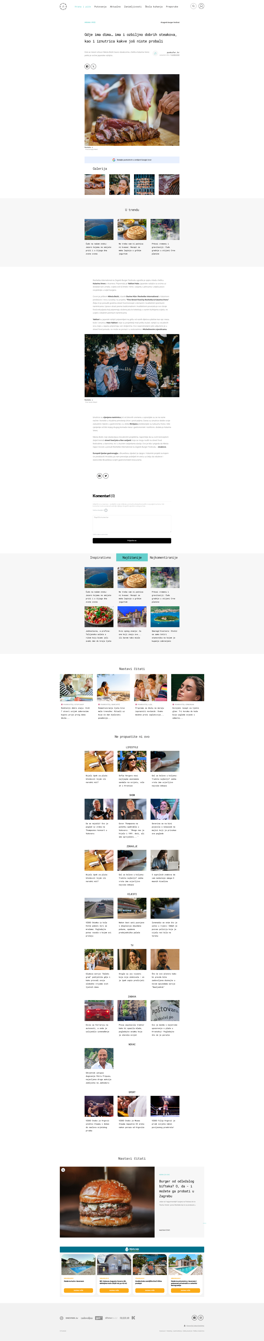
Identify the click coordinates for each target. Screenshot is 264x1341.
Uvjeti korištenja (177, 1331)
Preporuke (172, 6)
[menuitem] (201, 6)
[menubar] (201, 6)
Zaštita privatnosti (187, 1331)
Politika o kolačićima (198, 1331)
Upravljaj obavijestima (195, 1326)
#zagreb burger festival (170, 22)
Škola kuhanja (154, 6)
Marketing (169, 1331)
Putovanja (100, 6)
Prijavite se (131, 541)
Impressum (162, 1331)
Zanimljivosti (133, 6)
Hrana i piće (83, 6)
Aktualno (115, 6)
